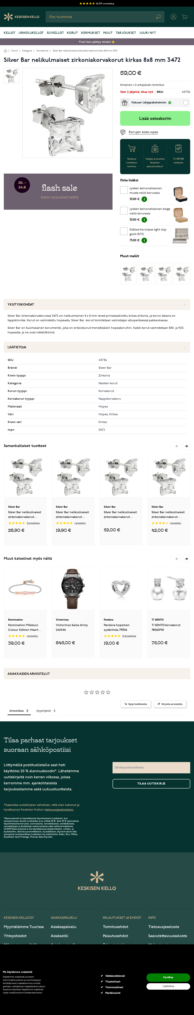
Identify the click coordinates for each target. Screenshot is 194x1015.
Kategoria (27, 50)
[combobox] (105, 17)
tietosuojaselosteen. (59, 810)
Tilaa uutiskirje (151, 783)
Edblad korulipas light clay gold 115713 (148, 232)
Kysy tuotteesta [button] (137, 704)
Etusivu (5, 50)
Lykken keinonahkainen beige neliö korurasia (150, 211)
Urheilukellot (31, 33)
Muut (108, 33)
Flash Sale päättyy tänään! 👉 (97, 41)
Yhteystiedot (15, 936)
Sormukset (90, 33)
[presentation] (121, 99)
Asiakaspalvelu (63, 927)
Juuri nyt (147, 33)
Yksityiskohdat (21, 304)
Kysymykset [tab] (43, 710)
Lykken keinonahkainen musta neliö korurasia (146, 191)
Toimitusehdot (115, 927)
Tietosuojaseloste (163, 927)
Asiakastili (59, 936)
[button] (186, 446)
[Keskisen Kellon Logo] (22, 17)
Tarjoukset (126, 33)
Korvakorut (42, 50)
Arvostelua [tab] (16, 710)
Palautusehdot (115, 936)
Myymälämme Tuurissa (24, 927)
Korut (72, 33)
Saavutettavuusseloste (167, 936)
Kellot (10, 33)
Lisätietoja (17, 347)
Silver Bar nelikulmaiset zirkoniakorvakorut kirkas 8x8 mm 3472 (85, 50)
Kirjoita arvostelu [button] (172, 704)
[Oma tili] (174, 17)
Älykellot (55, 33)
